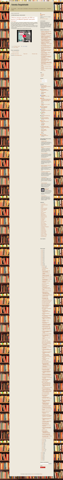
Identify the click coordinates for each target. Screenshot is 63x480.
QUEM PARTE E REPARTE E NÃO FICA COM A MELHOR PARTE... (46, 318)
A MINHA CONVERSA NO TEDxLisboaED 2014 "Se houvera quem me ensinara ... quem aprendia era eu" (46, 59)
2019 (42, 258)
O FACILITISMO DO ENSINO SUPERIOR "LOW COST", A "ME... (46, 329)
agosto (43, 442)
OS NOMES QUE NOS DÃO (46, 302)
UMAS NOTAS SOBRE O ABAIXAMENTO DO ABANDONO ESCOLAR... (46, 364)
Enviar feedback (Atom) (18, 55)
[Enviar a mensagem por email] (23, 46)
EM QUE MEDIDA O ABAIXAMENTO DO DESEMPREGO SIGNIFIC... (46, 432)
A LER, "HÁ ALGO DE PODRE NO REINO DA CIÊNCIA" (46, 165)
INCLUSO (42, 98)
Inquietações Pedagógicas (45, 226)
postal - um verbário (44, 234)
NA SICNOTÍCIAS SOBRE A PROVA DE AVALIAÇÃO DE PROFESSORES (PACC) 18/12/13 (46, 63)
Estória (14, 47)
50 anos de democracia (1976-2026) (46, 110)
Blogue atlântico (43, 214)
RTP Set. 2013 (43, 70)
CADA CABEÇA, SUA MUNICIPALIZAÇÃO (45, 298)
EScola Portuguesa (44, 224)
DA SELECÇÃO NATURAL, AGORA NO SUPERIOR (46, 369)
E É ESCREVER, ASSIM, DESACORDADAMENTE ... (46, 355)
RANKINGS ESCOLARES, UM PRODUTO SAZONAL (46, 275)
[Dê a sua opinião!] (24, 46)
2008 (42, 458)
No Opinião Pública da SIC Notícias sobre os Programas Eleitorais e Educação (46, 48)
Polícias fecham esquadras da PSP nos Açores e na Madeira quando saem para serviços (23, 19)
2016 (42, 262)
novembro (43, 267)
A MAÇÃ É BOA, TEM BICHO (46, 341)
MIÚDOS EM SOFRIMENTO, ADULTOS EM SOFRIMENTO (46, 374)
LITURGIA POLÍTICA (45, 268)
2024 (42, 252)
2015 (42, 263)
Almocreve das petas (44, 208)
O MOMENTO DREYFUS (45, 285)
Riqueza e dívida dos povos (45, 121)
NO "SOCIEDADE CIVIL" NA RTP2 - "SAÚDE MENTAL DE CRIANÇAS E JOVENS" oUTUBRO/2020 (46, 40)
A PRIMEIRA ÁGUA (44, 141)
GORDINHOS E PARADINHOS (45, 171)
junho (43, 444)
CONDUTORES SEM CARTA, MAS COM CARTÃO (46, 380)
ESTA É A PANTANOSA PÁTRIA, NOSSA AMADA (46, 344)
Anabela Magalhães (44, 106)
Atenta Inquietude (19, 4)
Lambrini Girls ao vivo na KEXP (45, 104)
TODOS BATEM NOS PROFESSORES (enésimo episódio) (46, 311)
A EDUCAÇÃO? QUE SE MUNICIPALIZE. (45, 322)
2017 (42, 261)
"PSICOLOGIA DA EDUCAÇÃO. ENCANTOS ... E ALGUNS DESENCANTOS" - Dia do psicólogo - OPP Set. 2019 (46, 43)
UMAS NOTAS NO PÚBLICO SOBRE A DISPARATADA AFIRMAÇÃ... (46, 401)
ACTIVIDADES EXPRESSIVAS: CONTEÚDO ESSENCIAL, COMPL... (46, 372)
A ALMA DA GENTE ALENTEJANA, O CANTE (46, 287)
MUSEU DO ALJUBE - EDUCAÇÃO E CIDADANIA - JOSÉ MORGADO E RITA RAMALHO (46, 34)
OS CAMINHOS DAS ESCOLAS (46, 301)
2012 (42, 453)
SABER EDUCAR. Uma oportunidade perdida (45, 423)
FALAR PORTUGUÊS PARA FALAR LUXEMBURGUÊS (46, 434)
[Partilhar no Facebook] (25, 46)
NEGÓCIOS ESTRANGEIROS (46, 342)
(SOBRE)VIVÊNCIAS (45, 307)
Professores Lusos (44, 235)
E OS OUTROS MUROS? (45, 392)
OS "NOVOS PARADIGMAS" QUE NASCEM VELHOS (47, 295)
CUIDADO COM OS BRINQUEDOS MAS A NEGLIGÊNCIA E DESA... (46, 293)
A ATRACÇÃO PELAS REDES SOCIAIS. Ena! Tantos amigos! (46, 407)
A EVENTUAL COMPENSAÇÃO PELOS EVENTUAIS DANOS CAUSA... (46, 428)
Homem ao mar (43, 225)
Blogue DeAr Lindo (44, 215)
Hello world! (42, 124)
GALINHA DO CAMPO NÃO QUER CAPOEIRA (46, 271)
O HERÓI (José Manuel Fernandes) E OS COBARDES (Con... (46, 350)
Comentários (43, 81)
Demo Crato (43, 120)
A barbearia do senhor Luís (45, 115)
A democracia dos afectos (44, 135)
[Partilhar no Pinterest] (26, 46)
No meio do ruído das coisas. (45, 118)
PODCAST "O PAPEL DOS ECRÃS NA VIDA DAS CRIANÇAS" (46, 31)
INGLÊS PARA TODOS (45, 360)
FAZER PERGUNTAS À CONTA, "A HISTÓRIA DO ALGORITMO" (46, 159)
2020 (42, 257)
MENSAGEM (44, 269)
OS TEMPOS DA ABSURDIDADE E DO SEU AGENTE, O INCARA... (46, 332)
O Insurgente (43, 109)
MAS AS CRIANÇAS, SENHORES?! (45, 395)
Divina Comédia (43, 129)
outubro (43, 439)
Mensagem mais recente (15, 53)
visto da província (43, 236)
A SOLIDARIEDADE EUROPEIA (46, 405)
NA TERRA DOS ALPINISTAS (46, 345)
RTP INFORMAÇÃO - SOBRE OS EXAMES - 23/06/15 (46, 53)
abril (42, 447)
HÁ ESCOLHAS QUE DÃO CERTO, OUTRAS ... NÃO (46, 326)
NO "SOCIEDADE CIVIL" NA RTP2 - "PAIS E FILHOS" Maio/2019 (46, 45)
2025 (42, 251)
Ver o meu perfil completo (44, 18)
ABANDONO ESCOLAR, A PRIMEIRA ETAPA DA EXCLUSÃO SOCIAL (45, 404)
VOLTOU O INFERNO (44, 153)
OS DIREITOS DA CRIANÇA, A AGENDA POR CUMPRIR (46, 324)
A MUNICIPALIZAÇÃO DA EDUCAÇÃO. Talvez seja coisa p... (46, 398)
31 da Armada (43, 203)
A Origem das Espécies (44, 117)
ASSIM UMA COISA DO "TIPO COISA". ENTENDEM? (46, 305)
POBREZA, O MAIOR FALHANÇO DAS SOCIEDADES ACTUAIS (47, 391)
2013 (42, 452)
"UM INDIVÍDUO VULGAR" (45, 90)
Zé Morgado (43, 14)
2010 (42, 456)
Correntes (42, 220)
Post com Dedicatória (44, 107)
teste (42, 113)
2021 (42, 256)
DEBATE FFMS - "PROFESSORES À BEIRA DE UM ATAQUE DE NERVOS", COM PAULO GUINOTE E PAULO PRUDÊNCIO (46, 37)
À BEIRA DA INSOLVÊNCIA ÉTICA (47, 300)
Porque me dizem (43, 233)
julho (43, 443)
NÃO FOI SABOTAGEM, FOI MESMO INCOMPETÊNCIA (46, 383)
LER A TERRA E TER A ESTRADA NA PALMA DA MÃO (47, 436)
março (43, 448)
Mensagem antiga (34, 53)
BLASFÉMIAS (43, 95)
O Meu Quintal (43, 92)
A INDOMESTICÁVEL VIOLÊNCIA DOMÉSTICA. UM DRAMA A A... (47, 416)
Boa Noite (42, 93)
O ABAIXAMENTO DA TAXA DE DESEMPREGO (46, 366)
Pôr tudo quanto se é (44, 130)
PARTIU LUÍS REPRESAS (47, 189)
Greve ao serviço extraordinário (45, 127)
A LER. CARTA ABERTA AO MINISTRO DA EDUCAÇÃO (46, 389)
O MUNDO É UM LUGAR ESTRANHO (45, 359)
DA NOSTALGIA (44, 284)
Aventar (42, 103)
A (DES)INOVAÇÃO (44, 177)
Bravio (42, 132)
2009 (42, 457)
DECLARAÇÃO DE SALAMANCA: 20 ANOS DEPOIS (47, 316)
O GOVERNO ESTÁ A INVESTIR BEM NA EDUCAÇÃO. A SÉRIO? (46, 419)
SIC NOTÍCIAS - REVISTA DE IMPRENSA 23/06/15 (45, 54)
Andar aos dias (43, 210)
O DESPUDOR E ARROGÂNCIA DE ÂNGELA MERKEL (46, 421)
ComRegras (43, 123)
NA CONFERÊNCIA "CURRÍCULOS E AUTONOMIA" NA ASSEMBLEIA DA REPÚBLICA (46, 57)
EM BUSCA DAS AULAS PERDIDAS (45, 412)
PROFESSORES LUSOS (44, 126)
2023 (42, 253)
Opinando (17, 47)
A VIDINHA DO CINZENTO (46, 414)
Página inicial (25, 53)
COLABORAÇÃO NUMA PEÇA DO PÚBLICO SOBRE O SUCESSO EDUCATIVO (46, 50)
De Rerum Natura (44, 89)
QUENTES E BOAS (45, 381)
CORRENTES (43, 112)
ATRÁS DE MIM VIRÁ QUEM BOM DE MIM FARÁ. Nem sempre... (46, 385)
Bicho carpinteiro (43, 212)
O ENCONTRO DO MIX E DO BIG (47, 387)
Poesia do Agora (43, 232)
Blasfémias (42, 213)
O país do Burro (43, 134)
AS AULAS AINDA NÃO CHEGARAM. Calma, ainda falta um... (46, 336)
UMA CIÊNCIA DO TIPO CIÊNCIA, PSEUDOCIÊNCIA (47, 279)
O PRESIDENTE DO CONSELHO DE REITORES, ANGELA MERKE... (47, 352)
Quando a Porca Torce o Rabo (45, 96)
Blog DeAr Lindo (43, 85)
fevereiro (43, 449)
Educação (42, 75)
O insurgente (43, 227)
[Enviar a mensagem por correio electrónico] (21, 46)
